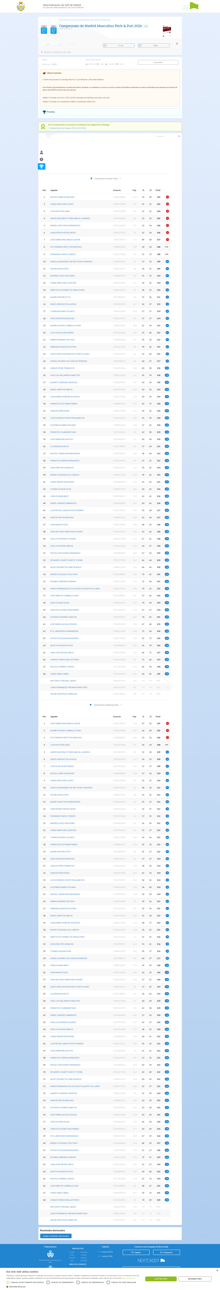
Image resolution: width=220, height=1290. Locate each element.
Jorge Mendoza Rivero (62, 482)
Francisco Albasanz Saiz (63, 432)
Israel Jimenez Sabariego (63, 503)
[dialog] (110, 1279)
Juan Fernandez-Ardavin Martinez (68, 687)
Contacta (167, 1252)
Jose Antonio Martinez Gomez (66, 531)
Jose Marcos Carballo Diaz (64, 595)
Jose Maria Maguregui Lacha (65, 239)
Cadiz (72, 1255)
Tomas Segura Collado (62, 311)
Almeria (72, 1258)
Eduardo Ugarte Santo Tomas (66, 560)
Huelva (84, 1255)
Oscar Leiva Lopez (59, 269)
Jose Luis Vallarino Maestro (65, 375)
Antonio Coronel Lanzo (63, 681)
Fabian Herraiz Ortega (62, 339)
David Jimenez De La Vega (63, 304)
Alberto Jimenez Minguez (63, 382)
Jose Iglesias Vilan (59, 603)
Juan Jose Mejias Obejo (62, 652)
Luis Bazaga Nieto (59, 446)
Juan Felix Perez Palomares (64, 610)
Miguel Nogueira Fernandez (65, 553)
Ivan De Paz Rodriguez (62, 517)
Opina (138, 1252)
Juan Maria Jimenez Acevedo (65, 396)
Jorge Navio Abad (59, 674)
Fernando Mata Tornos (63, 254)
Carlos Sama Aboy (59, 496)
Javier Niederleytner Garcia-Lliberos (70, 218)
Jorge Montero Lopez (61, 204)
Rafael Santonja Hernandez (65, 225)
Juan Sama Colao (59, 524)
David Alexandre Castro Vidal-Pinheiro (71, 261)
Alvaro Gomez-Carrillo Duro (65, 325)
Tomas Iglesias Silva (60, 489)
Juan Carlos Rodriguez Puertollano (69, 354)
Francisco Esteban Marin (63, 403)
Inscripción (158, 62)
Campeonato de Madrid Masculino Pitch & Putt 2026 (101, 26)
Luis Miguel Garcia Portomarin (66, 510)
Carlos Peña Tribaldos (62, 368)
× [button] (217, 1271)
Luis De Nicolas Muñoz (62, 332)
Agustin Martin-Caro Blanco (66, 567)
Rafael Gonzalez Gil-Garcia (64, 475)
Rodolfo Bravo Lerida (62, 667)
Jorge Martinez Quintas (63, 283)
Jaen (72, 1260)
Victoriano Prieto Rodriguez (66, 247)
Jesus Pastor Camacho (62, 467)
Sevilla (71, 1252)
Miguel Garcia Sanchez (62, 197)
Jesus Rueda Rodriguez (62, 318)
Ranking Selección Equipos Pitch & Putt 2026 (68, 128)
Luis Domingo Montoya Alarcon (67, 418)
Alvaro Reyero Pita (60, 297)
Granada (83, 1260)
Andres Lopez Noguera (62, 276)
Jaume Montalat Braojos (63, 694)
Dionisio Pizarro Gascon (63, 617)
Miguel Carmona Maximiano (65, 453)
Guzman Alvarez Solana (63, 425)
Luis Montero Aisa (60, 211)
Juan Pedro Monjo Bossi (63, 232)
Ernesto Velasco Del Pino (64, 574)
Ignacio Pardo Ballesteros (64, 659)
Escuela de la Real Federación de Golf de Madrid (84, 20)
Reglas (156, 45)
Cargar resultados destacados (56, 1236)
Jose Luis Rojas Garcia (61, 546)
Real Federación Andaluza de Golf (50, 1261)
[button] (73, 1286)
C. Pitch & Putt (71, 43)
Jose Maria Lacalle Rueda (63, 624)
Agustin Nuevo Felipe (61, 645)
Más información (129, 1278)
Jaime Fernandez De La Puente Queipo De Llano (75, 588)
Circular (120, 45)
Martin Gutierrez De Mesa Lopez (67, 290)
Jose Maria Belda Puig (61, 439)
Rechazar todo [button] (195, 1279)
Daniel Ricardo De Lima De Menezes (68, 361)
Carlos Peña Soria (59, 411)
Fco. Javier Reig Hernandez (64, 631)
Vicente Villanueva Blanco (64, 638)
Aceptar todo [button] (161, 1279)
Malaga (84, 1258)
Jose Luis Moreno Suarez (63, 539)
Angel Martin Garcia (61, 389)
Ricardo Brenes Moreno (63, 581)
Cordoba (83, 1252)
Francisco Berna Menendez (65, 460)
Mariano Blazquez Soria (63, 347)
